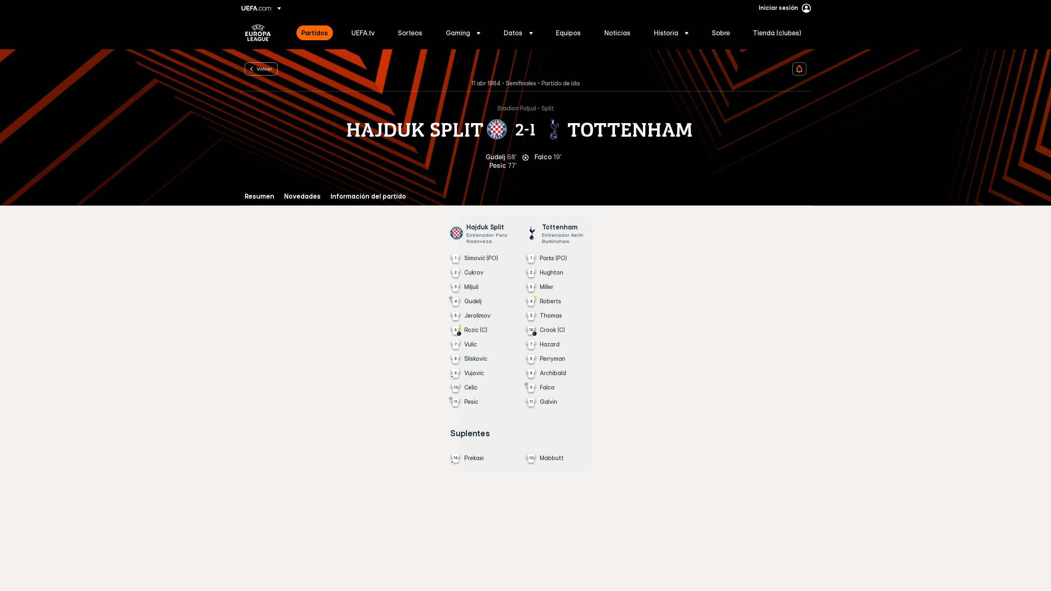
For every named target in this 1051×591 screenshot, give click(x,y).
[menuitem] (316, 33)
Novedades (302, 196)
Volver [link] (264, 68)
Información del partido (368, 196)
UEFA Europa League (258, 33)
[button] (463, 33)
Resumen (259, 196)
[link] (314, 33)
